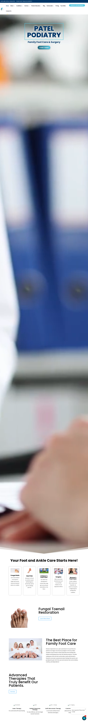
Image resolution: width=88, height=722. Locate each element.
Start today (44, 47)
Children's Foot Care (44, 576)
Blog (44, 6)
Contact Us (8, 11)
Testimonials (50, 6)
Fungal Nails (15, 575)
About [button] (11, 6)
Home (7, 6)
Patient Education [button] (35, 6)
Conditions (19, 6)
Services (26, 6)
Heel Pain (29, 576)
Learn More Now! (45, 618)
